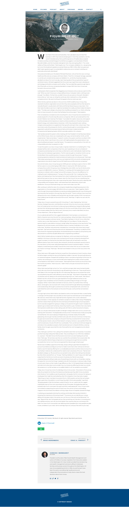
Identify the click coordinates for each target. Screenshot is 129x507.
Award (80, 9)
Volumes (43, 9)
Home (35, 9)
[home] (64, 3)
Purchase (71, 9)
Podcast (53, 9)
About (62, 9)
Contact (89, 9)
